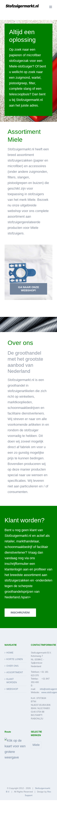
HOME (9, 652)
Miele (36, 744)
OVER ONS (12, 666)
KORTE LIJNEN (14, 659)
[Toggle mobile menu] (50, 6)
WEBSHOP (12, 689)
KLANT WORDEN (11, 681)
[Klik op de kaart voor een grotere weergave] (15, 740)
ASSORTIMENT (14, 672)
